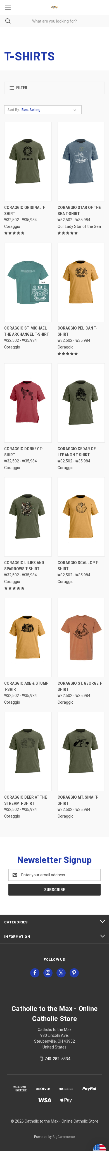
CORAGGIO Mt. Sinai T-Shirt (78, 800)
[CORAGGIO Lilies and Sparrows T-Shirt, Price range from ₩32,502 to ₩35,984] (28, 516)
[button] (54, 88)
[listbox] (50, 110)
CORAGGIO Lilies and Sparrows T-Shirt (24, 566)
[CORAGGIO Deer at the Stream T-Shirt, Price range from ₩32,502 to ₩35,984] (28, 751)
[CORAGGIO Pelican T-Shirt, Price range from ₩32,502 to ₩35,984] (81, 282)
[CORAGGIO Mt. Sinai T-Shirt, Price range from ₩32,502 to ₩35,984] (81, 751)
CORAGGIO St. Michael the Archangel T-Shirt (26, 331)
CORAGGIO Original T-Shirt (25, 210)
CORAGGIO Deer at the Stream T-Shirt (25, 800)
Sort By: (14, 110)
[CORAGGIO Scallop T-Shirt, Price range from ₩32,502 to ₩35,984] (81, 516)
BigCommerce (64, 1137)
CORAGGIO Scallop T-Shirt (78, 566)
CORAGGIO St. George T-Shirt (80, 686)
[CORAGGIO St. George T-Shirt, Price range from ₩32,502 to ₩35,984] (81, 637)
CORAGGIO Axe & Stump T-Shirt (26, 686)
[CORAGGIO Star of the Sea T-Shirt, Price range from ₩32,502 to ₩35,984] (81, 161)
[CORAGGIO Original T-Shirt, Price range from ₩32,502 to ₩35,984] (28, 161)
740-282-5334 (57, 1058)
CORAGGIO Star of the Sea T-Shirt (79, 210)
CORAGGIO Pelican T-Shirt (77, 331)
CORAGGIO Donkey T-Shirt (23, 452)
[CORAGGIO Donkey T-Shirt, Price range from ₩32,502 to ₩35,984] (28, 403)
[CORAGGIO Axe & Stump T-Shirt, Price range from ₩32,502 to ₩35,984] (28, 637)
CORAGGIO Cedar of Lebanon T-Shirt (77, 452)
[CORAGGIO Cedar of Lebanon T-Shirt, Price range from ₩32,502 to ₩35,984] (81, 403)
